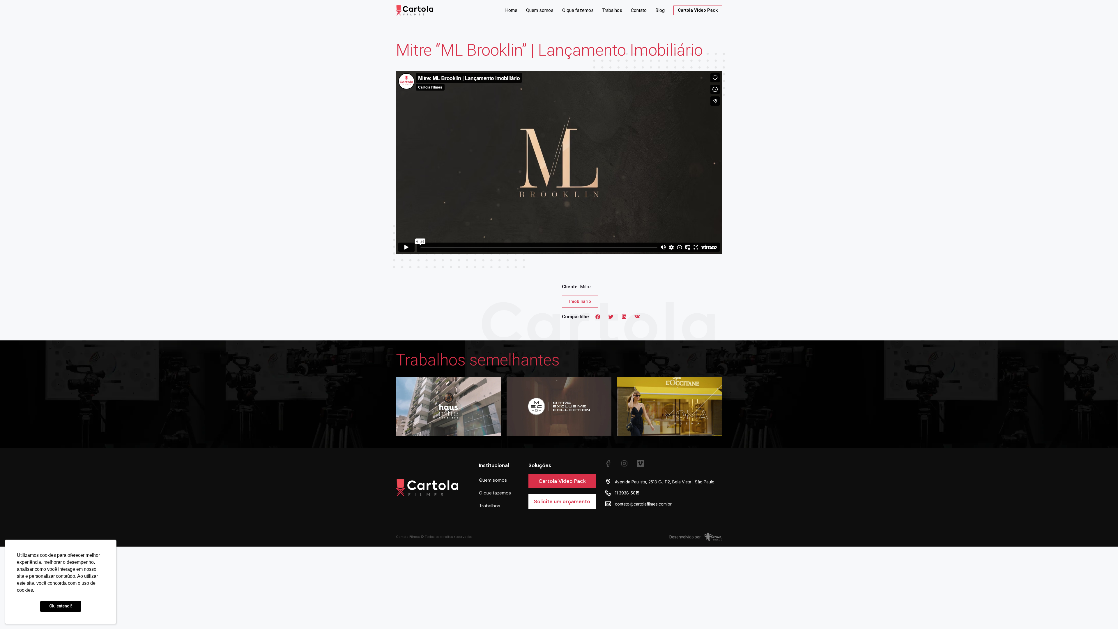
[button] (597, 316)
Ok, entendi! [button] (60, 606)
